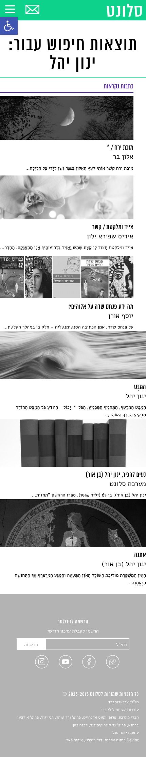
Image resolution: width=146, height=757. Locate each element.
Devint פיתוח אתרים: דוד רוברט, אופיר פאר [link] (102, 740)
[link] (9, 26)
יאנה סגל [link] (119, 733)
